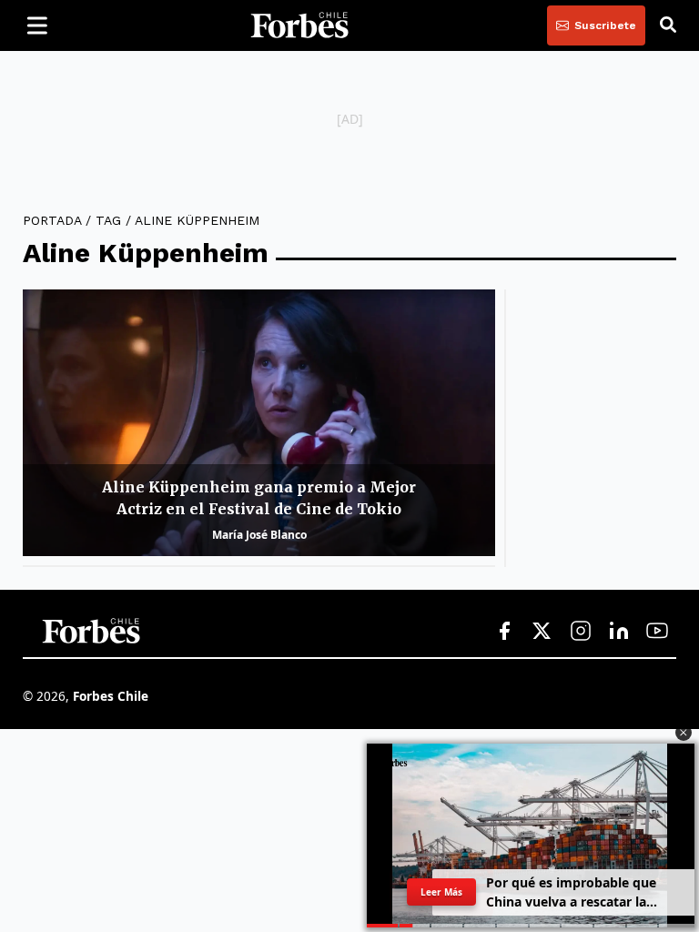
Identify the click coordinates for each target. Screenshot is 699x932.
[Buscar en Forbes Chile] (668, 25)
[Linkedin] (619, 631)
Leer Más (440, 892)
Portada (52, 220)
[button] (683, 732)
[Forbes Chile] (299, 25)
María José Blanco (259, 534)
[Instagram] (581, 631)
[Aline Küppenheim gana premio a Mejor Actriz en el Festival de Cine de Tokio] (259, 422)
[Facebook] (504, 631)
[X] (542, 631)
